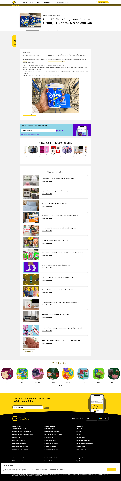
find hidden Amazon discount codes (57, 65)
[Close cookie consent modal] (117, 466)
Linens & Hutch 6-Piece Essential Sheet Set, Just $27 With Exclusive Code (61, 340)
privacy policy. (61, 469)
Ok (111, 469)
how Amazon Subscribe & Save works (58, 59)
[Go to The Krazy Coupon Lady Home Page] (16, 2)
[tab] (59, 385)
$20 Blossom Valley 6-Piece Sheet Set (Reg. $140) (54, 203)
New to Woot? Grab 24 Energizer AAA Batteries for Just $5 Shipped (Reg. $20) (62, 328)
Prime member (74, 67)
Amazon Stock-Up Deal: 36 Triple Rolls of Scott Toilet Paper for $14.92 (60, 215)
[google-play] (103, 418)
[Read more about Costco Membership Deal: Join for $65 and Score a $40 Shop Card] (31, 230)
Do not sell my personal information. (20, 471)
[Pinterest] (14, 44)
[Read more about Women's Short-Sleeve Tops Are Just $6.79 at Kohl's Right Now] (31, 291)
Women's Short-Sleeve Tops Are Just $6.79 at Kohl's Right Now (58, 289)
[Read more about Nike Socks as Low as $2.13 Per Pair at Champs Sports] (31, 267)
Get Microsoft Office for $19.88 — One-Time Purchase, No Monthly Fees (61, 302)
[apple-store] (91, 418)
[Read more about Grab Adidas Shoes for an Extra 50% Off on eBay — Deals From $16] (31, 279)
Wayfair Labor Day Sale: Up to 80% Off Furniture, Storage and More (59, 191)
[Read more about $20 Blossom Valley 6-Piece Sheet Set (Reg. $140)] (31, 205)
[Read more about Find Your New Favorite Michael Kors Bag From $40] (31, 316)
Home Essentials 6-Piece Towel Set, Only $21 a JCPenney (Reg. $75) (59, 178)
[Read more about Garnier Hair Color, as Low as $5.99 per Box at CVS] (31, 242)
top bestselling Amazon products (62, 71)
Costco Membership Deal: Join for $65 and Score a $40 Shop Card (59, 228)
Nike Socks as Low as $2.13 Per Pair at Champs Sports (56, 265)
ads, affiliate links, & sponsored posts (32, 30)
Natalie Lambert (47, 15)
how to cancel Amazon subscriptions (56, 61)
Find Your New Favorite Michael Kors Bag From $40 (55, 314)
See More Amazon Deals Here (29, 115)
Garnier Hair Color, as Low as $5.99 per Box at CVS (55, 240)
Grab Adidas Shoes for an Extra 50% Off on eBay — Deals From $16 (59, 277)
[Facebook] (14, 41)
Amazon (50, 54)
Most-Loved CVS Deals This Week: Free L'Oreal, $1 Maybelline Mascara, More (62, 252)
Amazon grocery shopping (52, 67)
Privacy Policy (36, 134)
